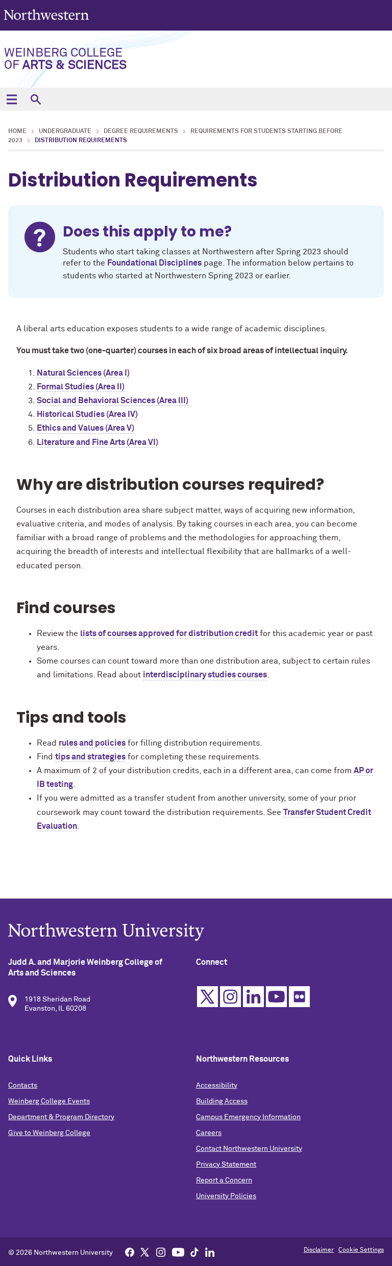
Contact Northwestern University (249, 1148)
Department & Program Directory (61, 1117)
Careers (209, 1133)
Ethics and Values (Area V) (85, 428)
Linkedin (253, 996)
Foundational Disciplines (154, 263)
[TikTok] (194, 1252)
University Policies (226, 1196)
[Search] (35, 99)
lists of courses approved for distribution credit (169, 633)
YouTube (276, 996)
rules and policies (92, 743)
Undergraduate (65, 131)
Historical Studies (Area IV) (87, 414)
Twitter (207, 996)
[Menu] (11, 99)
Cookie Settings (361, 1250)
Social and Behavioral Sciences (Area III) (112, 401)
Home (17, 131)
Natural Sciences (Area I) (83, 373)
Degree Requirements (141, 131)
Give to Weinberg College (49, 1133)
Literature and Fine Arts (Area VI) (97, 442)
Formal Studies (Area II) (81, 387)
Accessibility (216, 1085)
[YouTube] (178, 1252)
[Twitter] (145, 1252)
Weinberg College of (65, 59)
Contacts (22, 1085)
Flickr (299, 996)
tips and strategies (90, 757)
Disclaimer (319, 1250)
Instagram (230, 996)
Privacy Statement (226, 1164)
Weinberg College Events (49, 1101)
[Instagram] (160, 1252)
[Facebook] (129, 1252)
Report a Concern (224, 1180)
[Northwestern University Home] (47, 14)
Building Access (222, 1101)
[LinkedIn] (209, 1252)
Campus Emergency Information (248, 1117)
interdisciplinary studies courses (205, 675)
